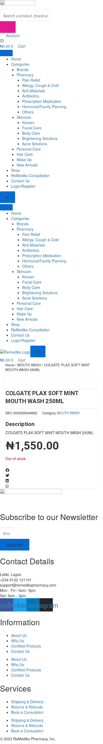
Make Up (24, 159)
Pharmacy (25, 74)
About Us (18, 635)
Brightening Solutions (40, 138)
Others (28, 112)
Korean (28, 122)
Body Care (31, 133)
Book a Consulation (27, 712)
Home (16, 58)
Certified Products (26, 646)
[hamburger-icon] (6, 53)
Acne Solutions (34, 143)
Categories (20, 64)
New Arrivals (27, 165)
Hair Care (25, 154)
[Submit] (8, 27)
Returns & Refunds (27, 707)
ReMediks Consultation (30, 175)
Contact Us (20, 180)
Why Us (17, 640)
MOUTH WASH (29, 364)
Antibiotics (30, 96)
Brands (23, 69)
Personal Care (29, 149)
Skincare (24, 117)
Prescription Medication (41, 101)
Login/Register (23, 186)
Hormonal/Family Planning (44, 106)
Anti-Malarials (33, 90)
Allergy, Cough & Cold (40, 85)
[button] (51, 470)
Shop (15, 170)
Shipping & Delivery (27, 701)
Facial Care (31, 127)
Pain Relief (31, 80)
